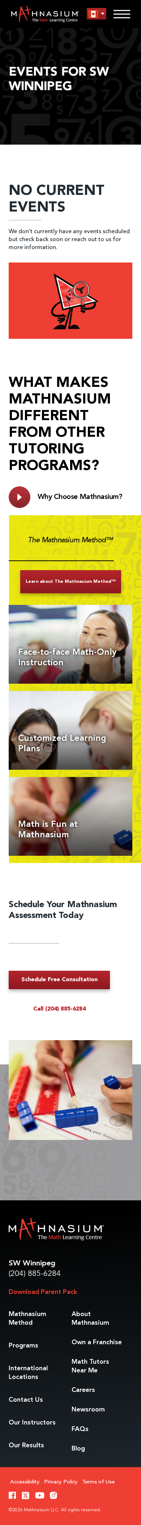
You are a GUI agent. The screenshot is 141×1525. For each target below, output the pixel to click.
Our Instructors (32, 1422)
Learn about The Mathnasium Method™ (71, 582)
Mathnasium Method (27, 1318)
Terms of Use (98, 1482)
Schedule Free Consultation (59, 980)
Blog (78, 1448)
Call (59, 1009)
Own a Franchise (97, 1342)
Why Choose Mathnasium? (80, 497)
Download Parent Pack (43, 1292)
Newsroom (88, 1409)
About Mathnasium (90, 1318)
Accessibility (25, 1482)
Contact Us (26, 1400)
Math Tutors (90, 1366)
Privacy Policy (61, 1482)
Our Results (26, 1445)
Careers (83, 1390)
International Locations (28, 1372)
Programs (23, 1345)
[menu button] (96, 14)
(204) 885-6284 (35, 1274)
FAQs (80, 1429)
